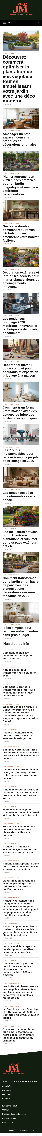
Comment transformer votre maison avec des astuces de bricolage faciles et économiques (20, 413)
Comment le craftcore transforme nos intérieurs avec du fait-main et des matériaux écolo (19, 691)
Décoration (15, 130)
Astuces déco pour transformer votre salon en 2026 (19, 672)
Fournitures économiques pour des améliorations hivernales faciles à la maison (19, 831)
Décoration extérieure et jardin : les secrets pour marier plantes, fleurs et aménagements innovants (21, 279)
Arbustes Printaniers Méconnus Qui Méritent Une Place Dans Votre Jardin (20, 849)
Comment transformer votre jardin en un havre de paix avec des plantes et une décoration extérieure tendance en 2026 (21, 587)
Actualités (7, 53)
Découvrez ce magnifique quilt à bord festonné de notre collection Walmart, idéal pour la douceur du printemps (18, 1035)
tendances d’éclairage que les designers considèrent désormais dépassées (19, 949)
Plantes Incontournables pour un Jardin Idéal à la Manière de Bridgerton (18, 735)
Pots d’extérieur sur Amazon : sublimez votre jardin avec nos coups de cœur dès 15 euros (21, 794)
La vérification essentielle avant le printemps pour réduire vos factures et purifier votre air (19, 885)
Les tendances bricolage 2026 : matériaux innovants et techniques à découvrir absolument (20, 326)
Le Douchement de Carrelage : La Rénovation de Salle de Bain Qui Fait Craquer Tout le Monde (21, 1013)
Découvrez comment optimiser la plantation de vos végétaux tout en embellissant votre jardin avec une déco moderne (19, 78)
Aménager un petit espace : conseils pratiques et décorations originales (20, 139)
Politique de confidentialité (14, 1114)
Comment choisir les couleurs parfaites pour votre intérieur (17, 655)
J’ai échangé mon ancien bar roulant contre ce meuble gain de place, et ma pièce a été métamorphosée (21, 931)
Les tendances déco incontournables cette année (19, 496)
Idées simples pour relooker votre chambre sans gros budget (20, 631)
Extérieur (15, 53)
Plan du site (7, 1122)
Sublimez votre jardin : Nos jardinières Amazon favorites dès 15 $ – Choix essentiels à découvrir (21, 754)
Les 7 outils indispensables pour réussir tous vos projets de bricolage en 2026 (21, 455)
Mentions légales (9, 1118)
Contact (5, 1110)
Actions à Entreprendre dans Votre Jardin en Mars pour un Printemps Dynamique (21, 866)
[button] (38, 22)
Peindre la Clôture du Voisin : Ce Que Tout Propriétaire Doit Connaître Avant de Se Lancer (20, 774)
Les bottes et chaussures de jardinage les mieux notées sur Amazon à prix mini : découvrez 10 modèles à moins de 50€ (20, 992)
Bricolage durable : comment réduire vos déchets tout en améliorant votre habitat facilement (21, 233)
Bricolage (15, 223)
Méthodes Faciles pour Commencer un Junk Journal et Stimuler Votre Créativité (21, 812)
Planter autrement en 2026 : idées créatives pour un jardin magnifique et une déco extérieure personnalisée (20, 185)
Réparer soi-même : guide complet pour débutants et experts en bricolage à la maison (20, 370)
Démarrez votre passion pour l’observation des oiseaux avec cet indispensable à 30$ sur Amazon (18, 969)
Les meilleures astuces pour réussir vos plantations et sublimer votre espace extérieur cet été (20, 539)
